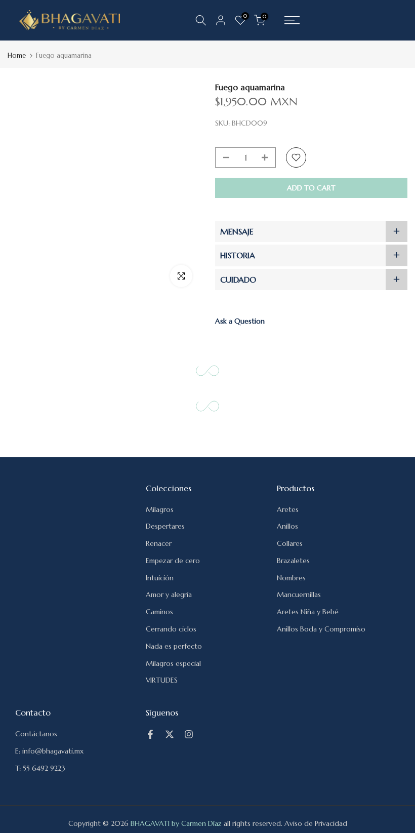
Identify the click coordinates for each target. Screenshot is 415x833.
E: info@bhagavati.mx (49, 751)
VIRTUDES (162, 680)
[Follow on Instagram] (188, 734)
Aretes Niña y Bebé (308, 611)
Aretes (288, 509)
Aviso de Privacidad (315, 823)
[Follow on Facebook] (150, 734)
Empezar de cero (173, 560)
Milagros (160, 509)
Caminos (159, 611)
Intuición (160, 577)
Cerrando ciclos (171, 628)
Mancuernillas (299, 594)
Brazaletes (293, 560)
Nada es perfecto (174, 646)
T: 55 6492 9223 (40, 768)
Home (17, 55)
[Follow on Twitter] (169, 734)
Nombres (291, 577)
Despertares (165, 526)
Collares (290, 543)
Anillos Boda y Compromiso (321, 628)
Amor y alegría (169, 594)
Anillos (287, 526)
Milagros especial (173, 663)
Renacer (159, 543)
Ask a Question (240, 321)
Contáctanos (36, 733)
